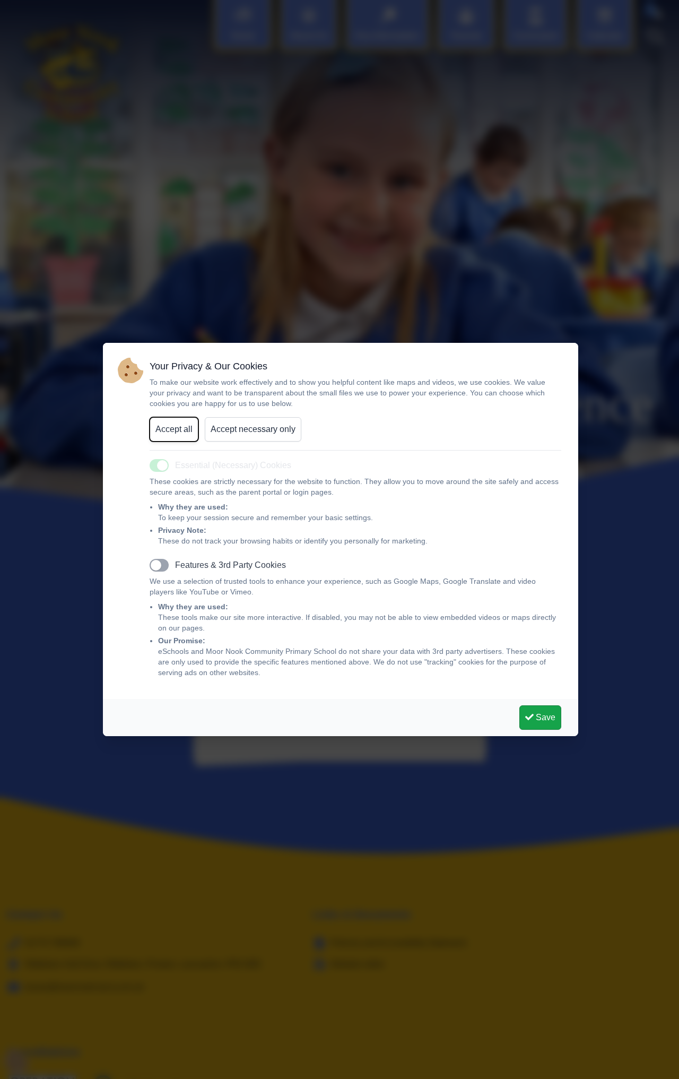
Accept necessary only (253, 429)
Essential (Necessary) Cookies (233, 465)
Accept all (174, 429)
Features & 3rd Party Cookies (230, 564)
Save (544, 717)
